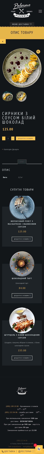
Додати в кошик (25, 138)
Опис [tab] (22, 162)
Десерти (15, 149)
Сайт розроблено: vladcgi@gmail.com (22, 447)
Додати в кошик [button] (21, 239)
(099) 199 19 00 (12, 406)
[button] (38, 52)
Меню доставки (21, 24)
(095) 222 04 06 (11, 412)
